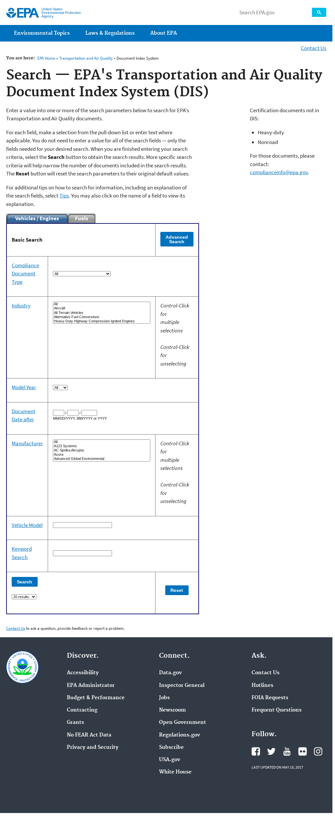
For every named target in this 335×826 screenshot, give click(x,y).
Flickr (302, 751)
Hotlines (262, 685)
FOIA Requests (270, 698)
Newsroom (172, 710)
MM (56, 418)
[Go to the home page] (22, 13)
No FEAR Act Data (89, 735)
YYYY (70, 418)
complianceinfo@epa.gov (279, 172)
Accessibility (83, 673)
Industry (21, 305)
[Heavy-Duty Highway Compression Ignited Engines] (101, 321)
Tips (64, 195)
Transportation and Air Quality (86, 58)
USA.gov (169, 760)
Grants (75, 722)
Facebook (256, 751)
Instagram (318, 751)
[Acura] (101, 454)
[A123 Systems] (101, 446)
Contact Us (313, 48)
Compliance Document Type (25, 273)
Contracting (82, 710)
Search (319, 12)
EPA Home (46, 58)
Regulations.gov (179, 735)
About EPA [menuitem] (163, 33)
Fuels (81, 218)
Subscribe (171, 747)
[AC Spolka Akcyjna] (101, 450)
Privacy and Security (92, 747)
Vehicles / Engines (37, 218)
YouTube (287, 751)
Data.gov (170, 673)
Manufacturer (27, 443)
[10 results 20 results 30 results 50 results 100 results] (81, 596)
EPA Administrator (91, 685)
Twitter (271, 751)
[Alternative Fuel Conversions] (101, 317)
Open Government (182, 722)
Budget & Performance (96, 698)
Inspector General (182, 685)
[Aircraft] (101, 308)
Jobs (164, 698)
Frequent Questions (277, 710)
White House (175, 772)
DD (62, 418)
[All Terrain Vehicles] (101, 313)
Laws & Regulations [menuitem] (110, 33)
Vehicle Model (27, 525)
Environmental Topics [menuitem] (42, 33)
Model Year (24, 387)
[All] (101, 304)
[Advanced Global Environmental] (101, 459)
